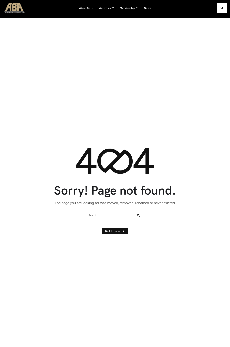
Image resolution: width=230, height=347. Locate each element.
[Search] (138, 215)
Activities (105, 8)
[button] (222, 8)
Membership (127, 8)
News (147, 8)
